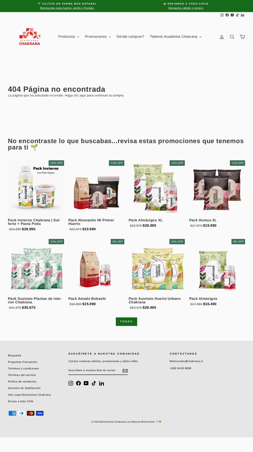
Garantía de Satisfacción (24, 388)
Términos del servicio (22, 375)
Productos (67, 37)
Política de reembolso (22, 381)
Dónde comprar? (130, 37)
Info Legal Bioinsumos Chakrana (29, 394)
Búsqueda (14, 355)
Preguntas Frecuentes (22, 361)
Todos (126, 321)
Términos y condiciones (23, 368)
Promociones (96, 37)
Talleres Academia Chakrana (174, 37)
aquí (83, 95)
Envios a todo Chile (21, 401)
